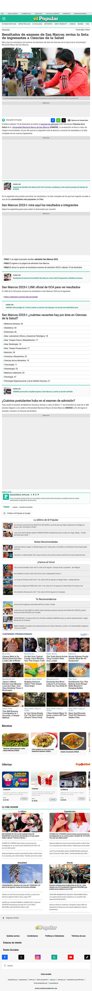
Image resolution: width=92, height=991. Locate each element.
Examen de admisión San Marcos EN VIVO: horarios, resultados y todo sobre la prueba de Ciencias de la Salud (50, 188)
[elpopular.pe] (46, 22)
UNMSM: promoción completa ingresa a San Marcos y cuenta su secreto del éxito (43, 392)
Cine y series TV (60, 24)
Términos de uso (79, 936)
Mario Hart (38, 13)
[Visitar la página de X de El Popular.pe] (21, 957)
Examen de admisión (26, 507)
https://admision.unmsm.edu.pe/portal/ (21, 297)
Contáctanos (32, 936)
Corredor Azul (26, 13)
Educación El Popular (14, 120)
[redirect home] (46, 927)
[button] (3, 18)
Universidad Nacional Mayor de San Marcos (30, 127)
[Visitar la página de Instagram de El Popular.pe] (38, 957)
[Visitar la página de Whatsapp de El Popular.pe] (54, 957)
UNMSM (15, 507)
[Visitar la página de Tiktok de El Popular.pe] (87, 957)
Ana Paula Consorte (52, 13)
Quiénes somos (13, 936)
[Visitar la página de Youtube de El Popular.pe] (71, 957)
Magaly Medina (13, 13)
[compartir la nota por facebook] (53, 120)
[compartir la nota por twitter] (63, 120)
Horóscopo (66, 13)
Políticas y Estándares (54, 936)
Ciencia (72, 24)
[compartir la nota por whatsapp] (58, 120)
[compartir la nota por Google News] (78, 120)
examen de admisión (50, 124)
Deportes (48, 24)
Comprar (24, 798)
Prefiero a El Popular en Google (18, 513)
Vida (87, 24)
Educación (6, 30)
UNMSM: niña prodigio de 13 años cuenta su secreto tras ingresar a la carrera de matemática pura (42, 307)
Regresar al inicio (12, 918)
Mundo (81, 24)
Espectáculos (24, 24)
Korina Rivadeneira (80, 13)
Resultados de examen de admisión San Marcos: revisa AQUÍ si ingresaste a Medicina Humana (48, 278)
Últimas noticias (9, 24)
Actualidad (37, 24)
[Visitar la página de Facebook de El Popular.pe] (5, 957)
